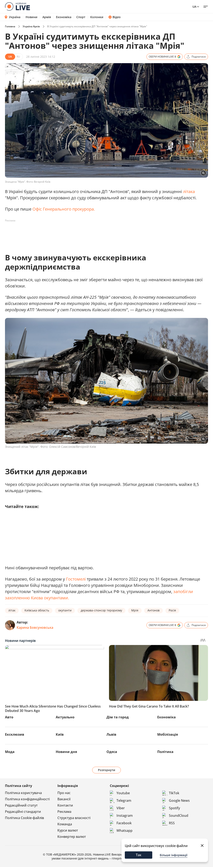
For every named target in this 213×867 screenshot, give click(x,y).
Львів (111, 734)
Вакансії (64, 799)
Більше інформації (173, 855)
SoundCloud (178, 815)
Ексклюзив (14, 734)
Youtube (123, 793)
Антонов (153, 610)
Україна (14, 17)
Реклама (64, 811)
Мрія (134, 610)
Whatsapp (124, 830)
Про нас (64, 792)
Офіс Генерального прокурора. (63, 209)
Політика (165, 751)
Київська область (37, 610)
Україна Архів (31, 26)
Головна (10, 26)
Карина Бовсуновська (35, 627)
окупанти (65, 610)
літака (189, 191)
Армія (46, 17)
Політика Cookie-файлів (24, 818)
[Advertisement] (80, 233)
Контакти (65, 805)
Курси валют (67, 830)
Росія (172, 610)
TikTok (174, 793)
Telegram (123, 800)
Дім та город (117, 717)
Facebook (124, 823)
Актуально (65, 717)
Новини (31, 17)
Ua (194, 7)
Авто (9, 717)
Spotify (174, 808)
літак (11, 610)
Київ (60, 734)
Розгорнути (106, 770)
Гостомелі (76, 579)
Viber (120, 808)
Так (138, 855)
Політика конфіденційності (27, 799)
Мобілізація (167, 734)
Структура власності (73, 818)
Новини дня (66, 751)
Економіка (63, 17)
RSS (172, 823)
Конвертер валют (71, 836)
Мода (10, 751)
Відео (117, 17)
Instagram (124, 815)
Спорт (80, 17)
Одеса (111, 751)
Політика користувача (23, 792)
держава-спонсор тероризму (101, 610)
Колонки (96, 17)
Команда (64, 824)
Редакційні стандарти (23, 811)
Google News (179, 800)
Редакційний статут (21, 805)
